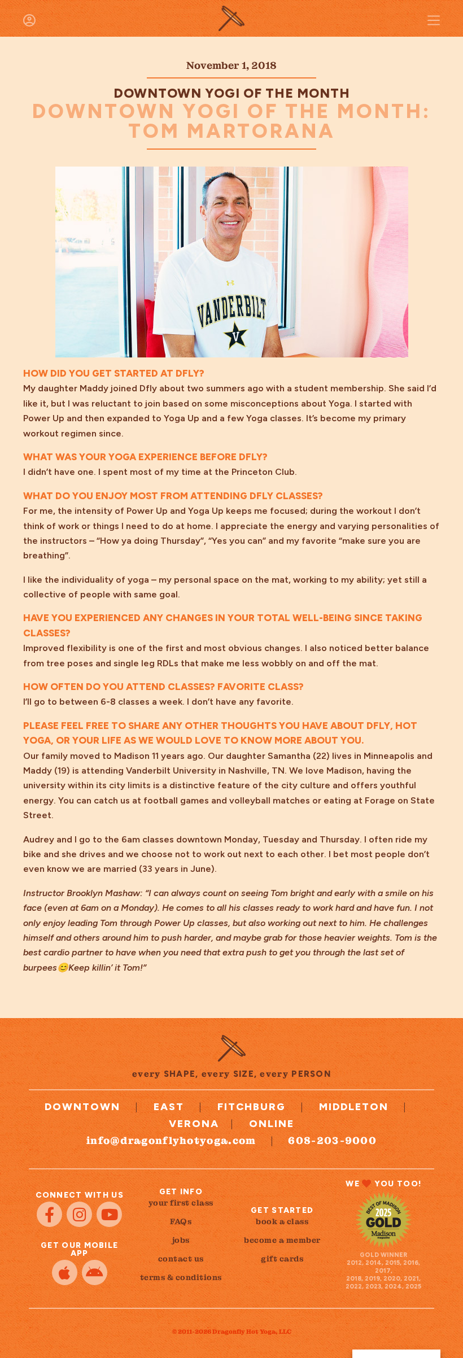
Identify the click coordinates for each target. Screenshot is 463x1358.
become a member (282, 1240)
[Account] (29, 20)
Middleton (353, 1107)
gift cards (282, 1259)
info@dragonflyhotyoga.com (171, 1140)
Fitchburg (251, 1107)
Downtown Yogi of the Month (231, 93)
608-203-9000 (332, 1140)
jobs (181, 1240)
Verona (194, 1123)
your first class (180, 1203)
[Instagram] (79, 1214)
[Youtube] (109, 1214)
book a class (282, 1221)
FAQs (180, 1221)
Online (271, 1123)
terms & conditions (181, 1277)
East (169, 1107)
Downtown (82, 1107)
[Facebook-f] (49, 1214)
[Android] (94, 1272)
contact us (181, 1259)
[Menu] (433, 20)
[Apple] (64, 1272)
